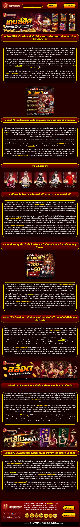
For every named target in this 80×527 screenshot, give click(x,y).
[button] (32, 5)
